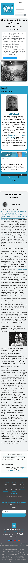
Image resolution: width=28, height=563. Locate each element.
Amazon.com (21, 456)
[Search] (25, 15)
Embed (14, 179)
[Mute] (21, 175)
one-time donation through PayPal (15, 470)
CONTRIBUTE (20, 6)
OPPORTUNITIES (20, 9)
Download (21, 177)
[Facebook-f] (13, 540)
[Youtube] (15, 540)
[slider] (24, 175)
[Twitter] (9, 540)
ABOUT (20, 3)
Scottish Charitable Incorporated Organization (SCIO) (14, 531)
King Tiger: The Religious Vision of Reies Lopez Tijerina (14, 136)
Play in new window (13, 177)
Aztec (7, 26)
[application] (14, 175)
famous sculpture (5, 223)
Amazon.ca (13, 456)
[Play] (3, 175)
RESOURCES (20, 12)
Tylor (20, 26)
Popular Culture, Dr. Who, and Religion (11, 161)
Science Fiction (14, 26)
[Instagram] (11, 540)
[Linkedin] (17, 540)
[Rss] (19, 540)
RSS (17, 180)
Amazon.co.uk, (7, 456)
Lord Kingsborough (22, 270)
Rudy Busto (14, 113)
